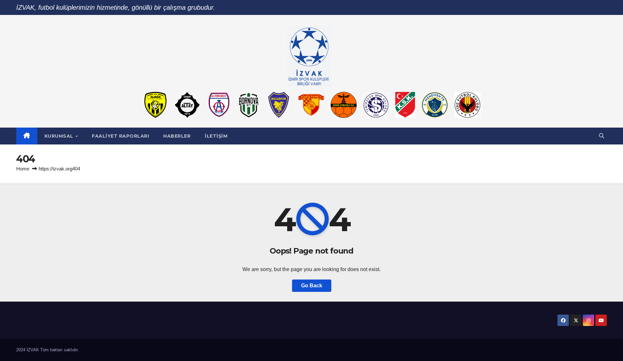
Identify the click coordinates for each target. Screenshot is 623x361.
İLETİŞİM (216, 136)
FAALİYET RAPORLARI (120, 136)
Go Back (311, 285)
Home (22, 168)
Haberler (176, 136)
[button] (601, 136)
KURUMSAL (59, 136)
